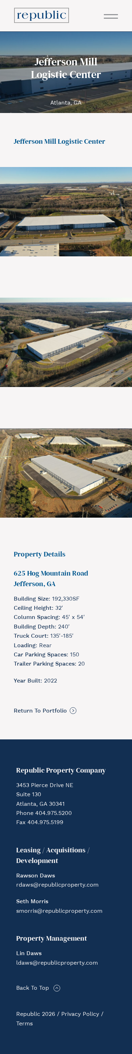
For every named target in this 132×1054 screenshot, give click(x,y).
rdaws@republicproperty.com (57, 885)
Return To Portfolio (40, 711)
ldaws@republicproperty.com (57, 963)
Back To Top (32, 988)
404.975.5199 (45, 823)
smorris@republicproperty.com (59, 911)
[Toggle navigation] (111, 16)
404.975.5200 (53, 813)
